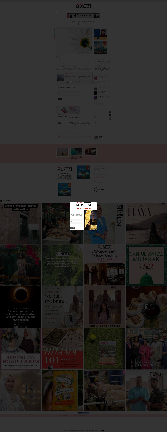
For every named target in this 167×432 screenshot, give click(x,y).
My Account (74, 0)
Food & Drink (64, 0)
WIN (70, 0)
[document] (83, 216)
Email (71, 221)
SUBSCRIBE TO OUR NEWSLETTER (81, 0)
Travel (68, 0)
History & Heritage (59, 0)
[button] (96, 202)
